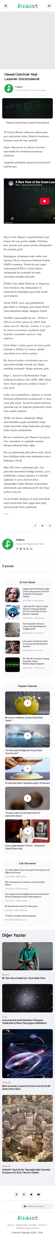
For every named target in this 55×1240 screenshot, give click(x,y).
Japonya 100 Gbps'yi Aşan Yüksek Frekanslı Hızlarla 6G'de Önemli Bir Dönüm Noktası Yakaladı (35, 610)
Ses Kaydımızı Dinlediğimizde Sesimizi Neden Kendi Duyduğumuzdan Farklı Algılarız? (27, 895)
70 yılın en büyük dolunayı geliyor (20, 915)
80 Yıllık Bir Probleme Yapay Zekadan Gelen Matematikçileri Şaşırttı (36, 661)
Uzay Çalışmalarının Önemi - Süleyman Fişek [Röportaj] (25, 847)
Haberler (6, 1166)
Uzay (4, 1016)
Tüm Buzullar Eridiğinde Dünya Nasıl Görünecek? (23, 752)
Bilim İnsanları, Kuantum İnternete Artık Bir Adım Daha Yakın (26, 1088)
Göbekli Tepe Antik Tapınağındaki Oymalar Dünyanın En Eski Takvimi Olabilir (26, 1171)
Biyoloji (5, 974)
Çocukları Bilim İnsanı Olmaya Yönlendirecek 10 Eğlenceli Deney (27, 871)
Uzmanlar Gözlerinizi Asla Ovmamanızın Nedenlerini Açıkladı (35, 644)
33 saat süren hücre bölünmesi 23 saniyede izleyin (22, 814)
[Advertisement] (27, 40)
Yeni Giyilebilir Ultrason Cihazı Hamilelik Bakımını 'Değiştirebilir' (34, 626)
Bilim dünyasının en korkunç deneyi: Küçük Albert (25, 883)
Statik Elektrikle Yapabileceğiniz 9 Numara (27, 783)
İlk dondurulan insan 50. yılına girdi (21, 906)
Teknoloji (6, 1082)
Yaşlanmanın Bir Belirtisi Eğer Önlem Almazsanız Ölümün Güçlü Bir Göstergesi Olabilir (36, 592)
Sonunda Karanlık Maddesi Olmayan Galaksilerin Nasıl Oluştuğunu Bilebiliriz (24, 1022)
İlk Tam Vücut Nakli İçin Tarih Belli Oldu (23, 978)
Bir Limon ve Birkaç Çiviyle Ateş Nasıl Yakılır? (24, 719)
